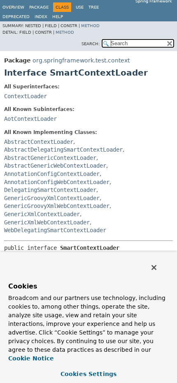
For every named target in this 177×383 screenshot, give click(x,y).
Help (57, 16)
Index (41, 16)
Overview (13, 7)
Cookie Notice (31, 358)
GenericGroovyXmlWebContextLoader (56, 206)
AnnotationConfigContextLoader (52, 174)
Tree (93, 7)
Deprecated (16, 16)
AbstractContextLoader (38, 141)
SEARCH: (91, 44)
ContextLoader (25, 96)
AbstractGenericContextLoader (50, 158)
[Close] (154, 267)
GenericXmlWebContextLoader (47, 222)
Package (39, 7)
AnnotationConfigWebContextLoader (56, 182)
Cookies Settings (88, 374)
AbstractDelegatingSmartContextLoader (63, 149)
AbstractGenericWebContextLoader (55, 165)
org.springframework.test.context (81, 60)
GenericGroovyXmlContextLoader (52, 198)
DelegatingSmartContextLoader (50, 190)
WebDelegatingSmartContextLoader (55, 230)
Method (90, 25)
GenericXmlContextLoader (42, 214)
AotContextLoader (30, 118)
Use (80, 7)
